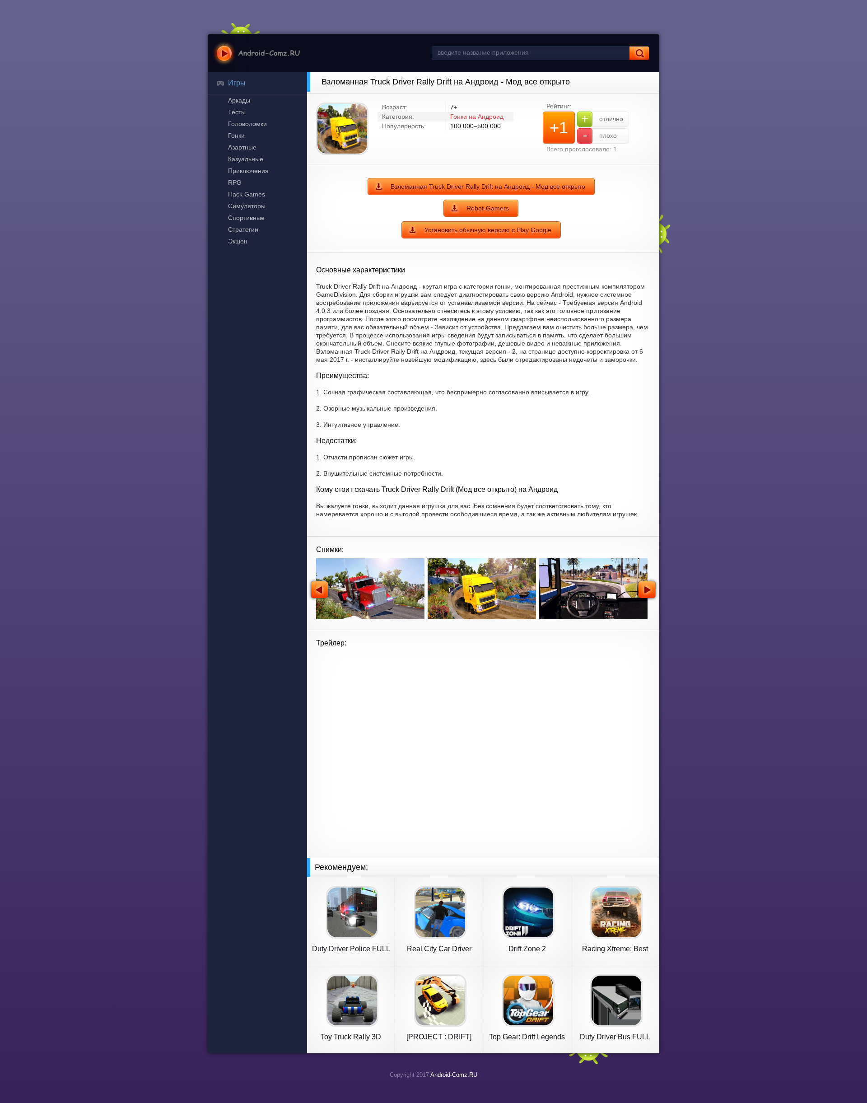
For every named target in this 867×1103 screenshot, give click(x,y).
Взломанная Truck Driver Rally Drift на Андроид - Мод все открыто (488, 186)
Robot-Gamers (487, 208)
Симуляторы (247, 206)
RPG (235, 182)
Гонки (236, 135)
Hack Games (246, 194)
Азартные (242, 147)
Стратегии (243, 229)
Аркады (239, 100)
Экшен (237, 241)
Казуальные (245, 159)
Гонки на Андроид (476, 116)
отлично (602, 119)
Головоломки (247, 123)
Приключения (248, 170)
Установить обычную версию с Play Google (487, 230)
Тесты (237, 112)
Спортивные (246, 217)
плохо (600, 135)
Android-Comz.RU (453, 1074)
